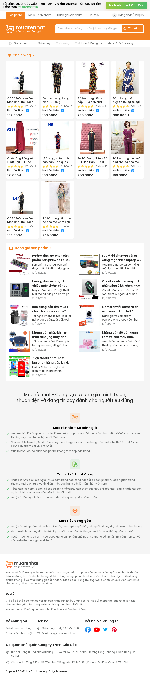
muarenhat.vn (28, 7)
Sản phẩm (15, 15)
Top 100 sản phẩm (39, 15)
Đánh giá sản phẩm (69, 15)
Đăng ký (139, 15)
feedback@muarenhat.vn (58, 633)
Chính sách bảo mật (19, 633)
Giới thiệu (94, 15)
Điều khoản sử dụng (18, 628)
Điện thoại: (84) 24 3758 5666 (61, 628)
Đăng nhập (125, 15)
